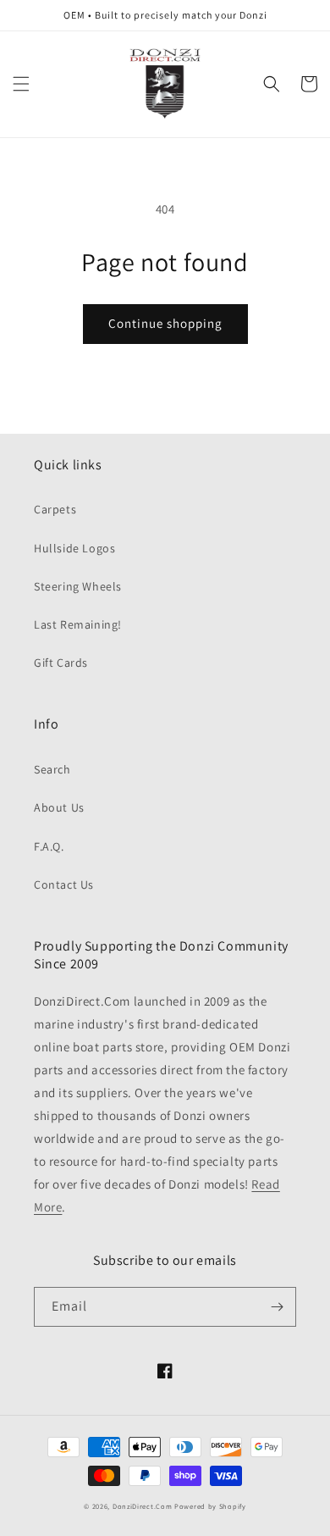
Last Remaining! (78, 624)
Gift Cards (61, 662)
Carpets (55, 509)
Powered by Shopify (210, 1506)
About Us (59, 807)
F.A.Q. (49, 846)
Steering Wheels (78, 586)
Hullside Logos (74, 548)
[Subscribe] (276, 1307)
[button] (21, 84)
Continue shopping (165, 323)
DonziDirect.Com (143, 1506)
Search (52, 769)
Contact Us (64, 884)
